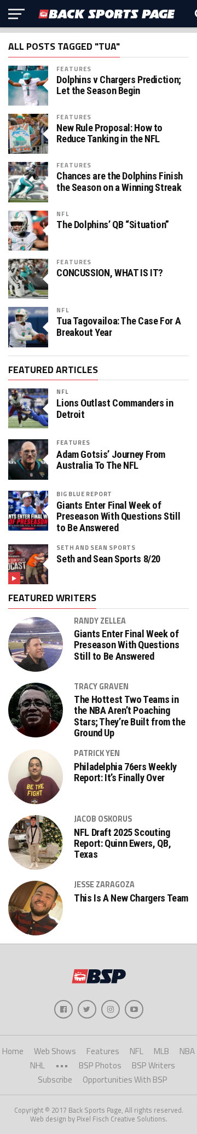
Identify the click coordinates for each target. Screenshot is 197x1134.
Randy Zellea (100, 621)
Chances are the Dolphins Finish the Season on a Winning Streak (119, 182)
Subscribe (55, 1079)
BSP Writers (153, 1065)
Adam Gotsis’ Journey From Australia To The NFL (110, 460)
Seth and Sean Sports (96, 547)
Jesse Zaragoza (104, 884)
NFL (62, 213)
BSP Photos (100, 1065)
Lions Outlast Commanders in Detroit (114, 409)
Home (13, 1051)
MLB (161, 1051)
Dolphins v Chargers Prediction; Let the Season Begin (118, 85)
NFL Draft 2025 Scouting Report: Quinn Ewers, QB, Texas (122, 843)
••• (61, 1065)
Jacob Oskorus (103, 819)
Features (73, 68)
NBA (187, 1051)
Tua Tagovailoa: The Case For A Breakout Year (118, 327)
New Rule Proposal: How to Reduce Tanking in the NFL (109, 133)
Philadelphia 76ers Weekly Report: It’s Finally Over (125, 772)
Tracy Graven (101, 686)
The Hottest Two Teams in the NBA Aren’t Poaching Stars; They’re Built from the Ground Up (129, 716)
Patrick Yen (97, 753)
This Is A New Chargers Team (131, 898)
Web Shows (55, 1051)
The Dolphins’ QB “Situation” (112, 224)
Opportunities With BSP (125, 1079)
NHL (37, 1065)
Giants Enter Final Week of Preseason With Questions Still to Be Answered (118, 516)
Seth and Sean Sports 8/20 (108, 559)
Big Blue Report (84, 493)
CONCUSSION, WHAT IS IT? (109, 272)
